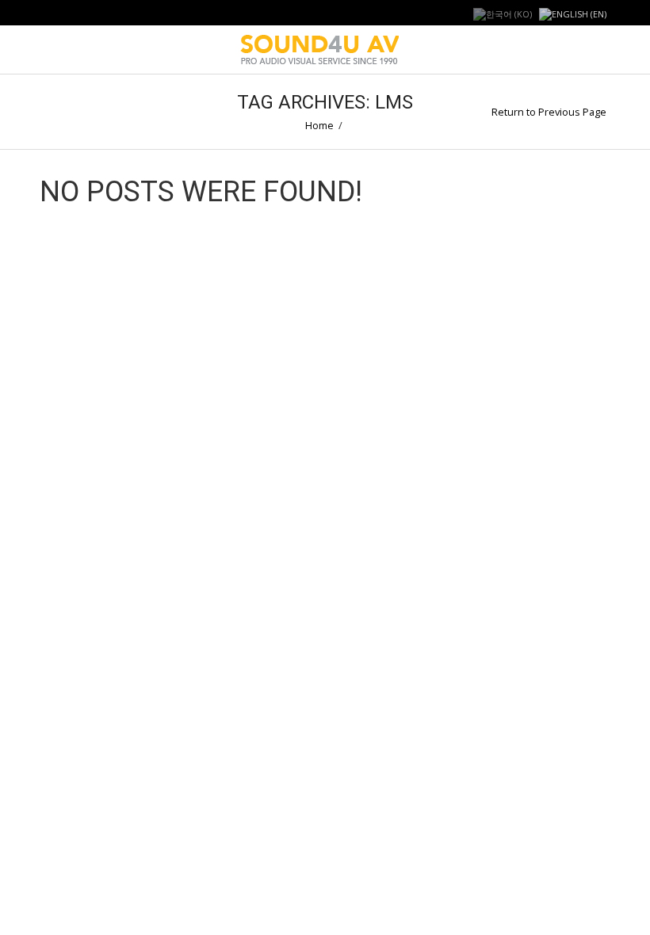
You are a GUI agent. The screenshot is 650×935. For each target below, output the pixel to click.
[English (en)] (572, 13)
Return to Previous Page (548, 112)
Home (319, 125)
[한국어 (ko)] (502, 13)
